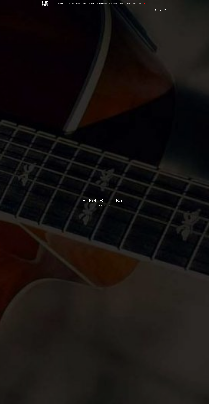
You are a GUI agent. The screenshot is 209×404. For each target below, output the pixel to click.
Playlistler (113, 3)
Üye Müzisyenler (101, 3)
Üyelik (121, 3)
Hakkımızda (70, 3)
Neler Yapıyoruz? (88, 3)
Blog (78, 3)
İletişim (127, 3)
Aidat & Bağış (137, 3)
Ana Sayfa (61, 3)
